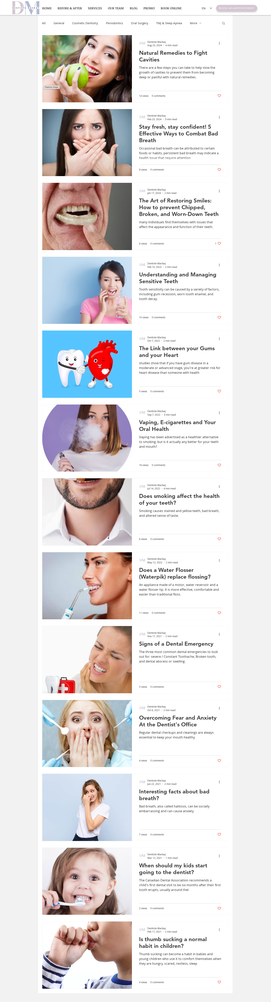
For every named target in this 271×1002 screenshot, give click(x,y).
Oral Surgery (139, 23)
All (44, 23)
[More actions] (220, 43)
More (193, 23)
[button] (223, 23)
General (59, 23)
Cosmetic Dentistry (85, 23)
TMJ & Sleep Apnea (169, 23)
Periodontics (114, 23)
